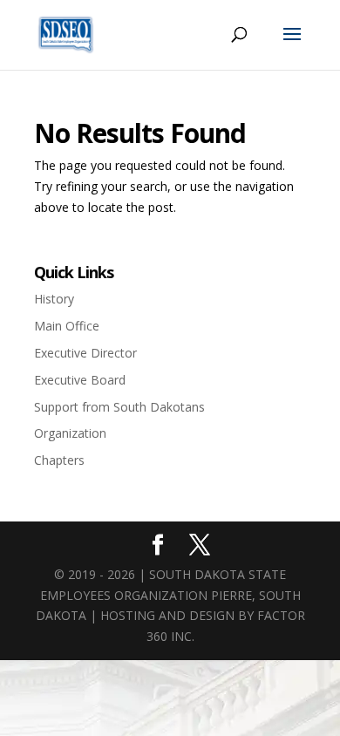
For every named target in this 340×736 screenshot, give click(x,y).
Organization (70, 433)
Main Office (66, 325)
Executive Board (80, 379)
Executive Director (85, 352)
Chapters (59, 460)
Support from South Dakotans (119, 407)
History (54, 298)
